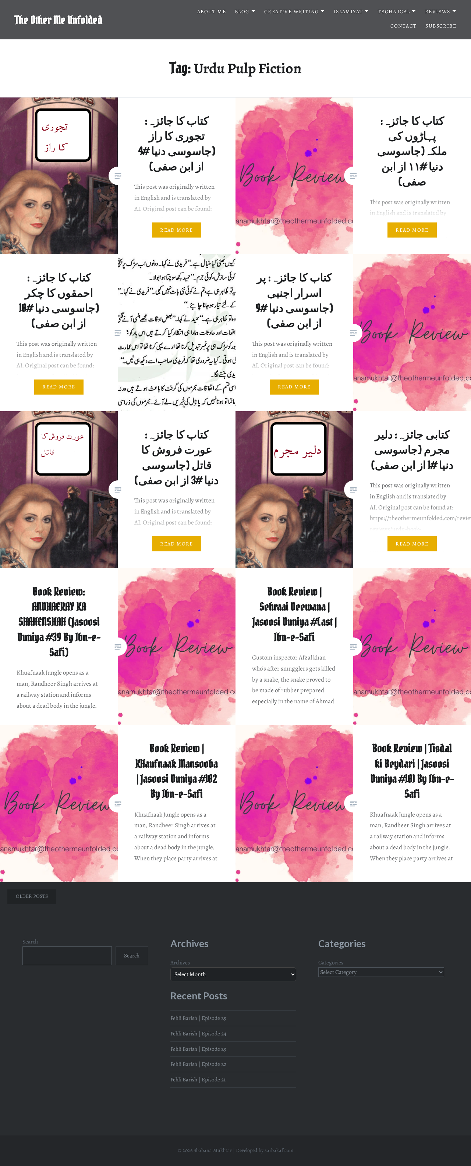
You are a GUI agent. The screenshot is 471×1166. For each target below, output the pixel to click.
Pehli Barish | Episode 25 (198, 1018)
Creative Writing (291, 11)
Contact (403, 25)
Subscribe (440, 25)
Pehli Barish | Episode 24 (198, 1033)
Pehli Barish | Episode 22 (198, 1064)
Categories (330, 962)
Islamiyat (348, 11)
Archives (180, 962)
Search (30, 941)
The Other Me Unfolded (58, 20)
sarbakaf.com (279, 1150)
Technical (394, 11)
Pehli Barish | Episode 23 (198, 1049)
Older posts (32, 896)
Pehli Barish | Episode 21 (198, 1079)
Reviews (437, 11)
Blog (242, 11)
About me (211, 11)
